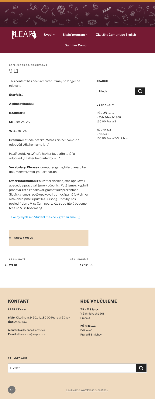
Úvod (48, 34)
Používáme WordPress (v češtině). (87, 389)
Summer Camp (76, 45)
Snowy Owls (23, 238)
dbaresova (39, 65)
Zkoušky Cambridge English (116, 34)
